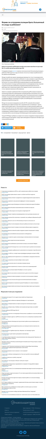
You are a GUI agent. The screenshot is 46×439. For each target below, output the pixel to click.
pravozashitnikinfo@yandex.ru (33, 412)
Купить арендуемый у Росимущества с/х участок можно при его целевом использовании (21, 246)
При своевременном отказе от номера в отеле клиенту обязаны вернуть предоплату (20, 227)
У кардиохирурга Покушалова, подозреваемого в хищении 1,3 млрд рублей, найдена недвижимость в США (20, 364)
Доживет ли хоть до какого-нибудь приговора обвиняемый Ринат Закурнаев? (19, 391)
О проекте (7, 408)
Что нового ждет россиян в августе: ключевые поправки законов (16, 263)
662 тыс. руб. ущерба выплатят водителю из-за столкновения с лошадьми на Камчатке (21, 256)
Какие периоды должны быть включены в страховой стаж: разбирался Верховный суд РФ (21, 217)
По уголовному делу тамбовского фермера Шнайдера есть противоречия (18, 300)
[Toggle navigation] (2, 15)
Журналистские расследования (12, 412)
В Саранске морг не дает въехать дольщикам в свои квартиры (15, 333)
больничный (14, 132)
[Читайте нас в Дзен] (19, 129)
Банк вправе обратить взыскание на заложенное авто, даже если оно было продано (20, 273)
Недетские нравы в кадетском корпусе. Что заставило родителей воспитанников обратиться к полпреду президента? (22, 373)
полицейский (7, 132)
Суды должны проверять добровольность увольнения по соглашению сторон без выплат (21, 250)
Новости (7, 410)
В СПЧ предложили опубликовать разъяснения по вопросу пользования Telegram (19, 243)
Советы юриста (8, 414)
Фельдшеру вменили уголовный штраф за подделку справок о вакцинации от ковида (20, 230)
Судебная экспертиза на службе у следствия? (12, 357)
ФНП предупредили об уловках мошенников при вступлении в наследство (18, 207)
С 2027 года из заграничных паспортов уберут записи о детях (15, 259)
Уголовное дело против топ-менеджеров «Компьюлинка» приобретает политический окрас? (22, 313)
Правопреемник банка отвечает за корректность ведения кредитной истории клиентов (21, 197)
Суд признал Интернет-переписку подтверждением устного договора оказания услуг (20, 214)
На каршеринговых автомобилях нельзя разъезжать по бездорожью (17, 233)
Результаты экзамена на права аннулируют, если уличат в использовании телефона (20, 276)
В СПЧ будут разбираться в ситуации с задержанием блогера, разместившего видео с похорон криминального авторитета (22, 383)
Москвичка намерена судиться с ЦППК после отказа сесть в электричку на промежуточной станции (22, 317)
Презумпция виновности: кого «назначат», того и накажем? (14, 350)
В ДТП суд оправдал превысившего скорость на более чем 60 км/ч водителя (18, 194)
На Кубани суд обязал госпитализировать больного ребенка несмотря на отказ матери (20, 223)
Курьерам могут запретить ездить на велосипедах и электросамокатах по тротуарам (20, 237)
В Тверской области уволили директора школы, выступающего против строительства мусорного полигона (20, 326)
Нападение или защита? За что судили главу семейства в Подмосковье (17, 297)
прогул (28, 132)
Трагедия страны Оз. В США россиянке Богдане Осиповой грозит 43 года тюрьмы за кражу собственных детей (22, 342)
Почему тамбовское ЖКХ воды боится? (10, 310)
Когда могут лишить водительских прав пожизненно (13, 240)
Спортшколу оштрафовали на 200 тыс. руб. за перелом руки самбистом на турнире (20, 191)
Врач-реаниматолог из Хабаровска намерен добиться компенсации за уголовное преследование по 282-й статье (19, 387)
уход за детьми (22, 132)
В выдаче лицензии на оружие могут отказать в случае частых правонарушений (19, 266)
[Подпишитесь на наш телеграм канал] (7, 129)
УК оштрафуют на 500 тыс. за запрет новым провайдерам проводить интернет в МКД (20, 253)
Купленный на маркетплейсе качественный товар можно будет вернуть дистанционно (21, 286)
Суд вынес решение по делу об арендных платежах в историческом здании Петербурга (21, 204)
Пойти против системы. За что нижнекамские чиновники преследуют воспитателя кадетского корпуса (22, 369)
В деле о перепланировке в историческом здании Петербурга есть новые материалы (20, 282)
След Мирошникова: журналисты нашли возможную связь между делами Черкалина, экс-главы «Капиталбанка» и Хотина (21, 337)
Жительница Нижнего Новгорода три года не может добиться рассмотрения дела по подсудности (20, 322)
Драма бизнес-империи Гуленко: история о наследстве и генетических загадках (19, 303)
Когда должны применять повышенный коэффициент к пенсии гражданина (18, 200)
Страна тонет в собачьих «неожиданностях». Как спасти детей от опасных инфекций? (20, 354)
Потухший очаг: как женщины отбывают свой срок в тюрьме (15, 360)
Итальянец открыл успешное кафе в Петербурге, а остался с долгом (16, 269)
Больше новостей (23, 180)
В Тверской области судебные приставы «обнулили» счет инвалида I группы (18, 330)
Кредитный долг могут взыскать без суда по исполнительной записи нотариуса (19, 279)
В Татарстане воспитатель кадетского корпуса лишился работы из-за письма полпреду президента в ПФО (21, 378)
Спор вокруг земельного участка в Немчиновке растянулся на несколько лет (18, 220)
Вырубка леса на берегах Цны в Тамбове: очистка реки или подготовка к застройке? (20, 306)
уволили (14, 71)
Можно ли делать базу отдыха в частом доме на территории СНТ (16, 210)
